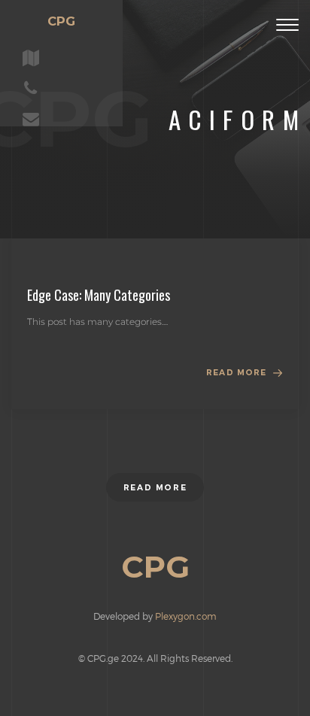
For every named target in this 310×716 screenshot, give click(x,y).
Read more (236, 373)
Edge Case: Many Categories (98, 295)
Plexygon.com (186, 616)
